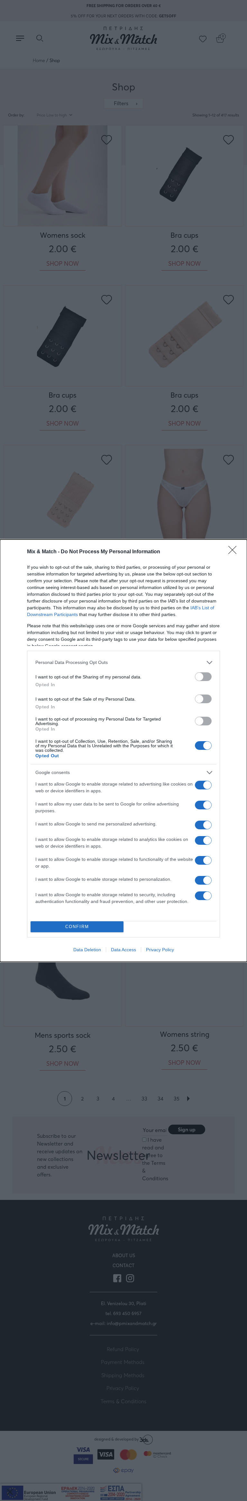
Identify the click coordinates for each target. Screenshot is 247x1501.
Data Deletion (87, 949)
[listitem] (123, 662)
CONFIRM (77, 926)
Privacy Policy (160, 949)
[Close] (234, 552)
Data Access (123, 949)
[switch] (203, 676)
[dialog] (123, 750)
